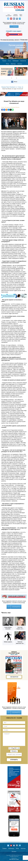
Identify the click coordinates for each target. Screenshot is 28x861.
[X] (10, 110)
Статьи (19, 87)
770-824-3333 (23, 39)
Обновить (14, 751)
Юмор (7, 63)
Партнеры (13, 63)
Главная (4, 60)
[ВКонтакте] (4, 110)
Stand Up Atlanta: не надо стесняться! (12, 88)
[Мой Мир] (8, 110)
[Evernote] (13, 110)
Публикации (15, 60)
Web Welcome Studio (14, 859)
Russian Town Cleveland (8, 87)
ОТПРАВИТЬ (14, 759)
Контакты (20, 63)
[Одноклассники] (6, 110)
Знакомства (23, 60)
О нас (9, 60)
